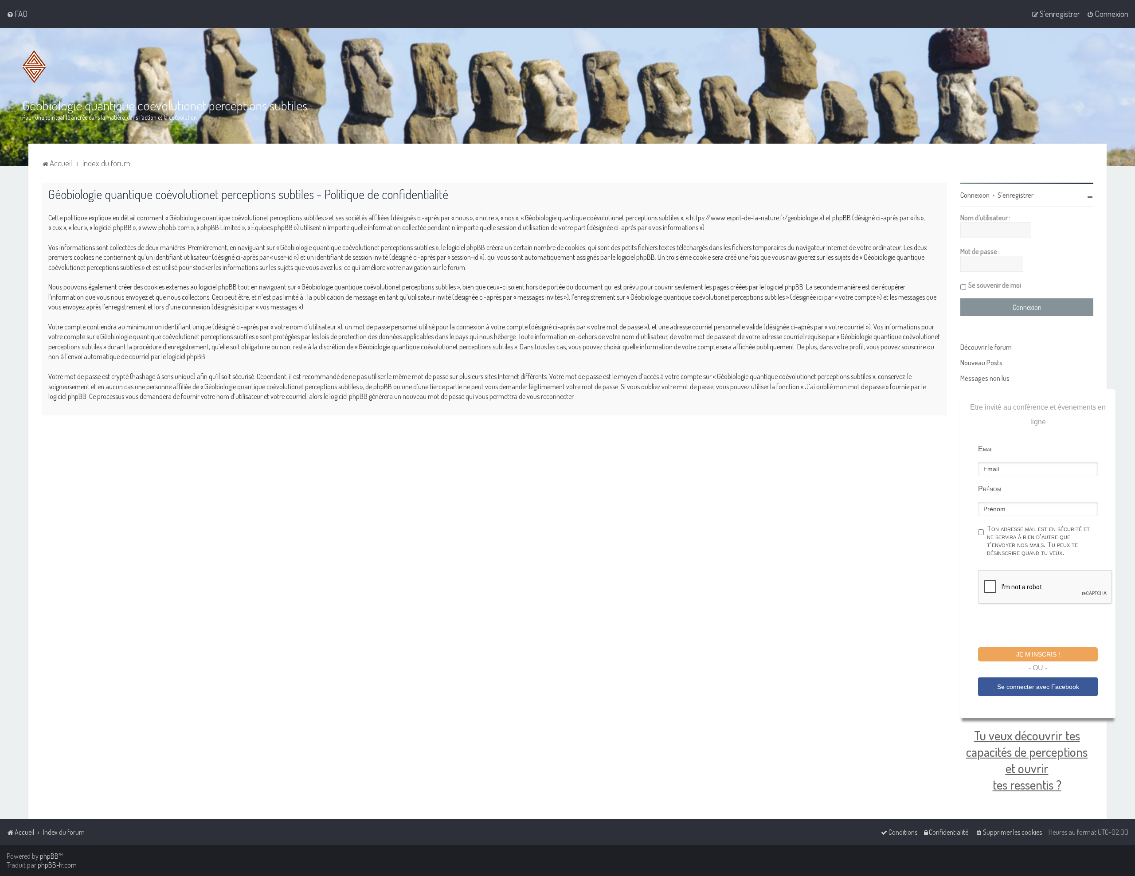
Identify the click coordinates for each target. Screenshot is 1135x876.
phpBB (49, 856)
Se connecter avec (1038, 686)
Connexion (975, 195)
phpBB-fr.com (57, 864)
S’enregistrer (1015, 195)
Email (986, 449)
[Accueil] (34, 66)
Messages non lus (985, 378)
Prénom (989, 489)
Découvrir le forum (986, 347)
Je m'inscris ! (1038, 654)
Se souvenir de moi (994, 285)
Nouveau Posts (981, 362)
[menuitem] (17, 14)
